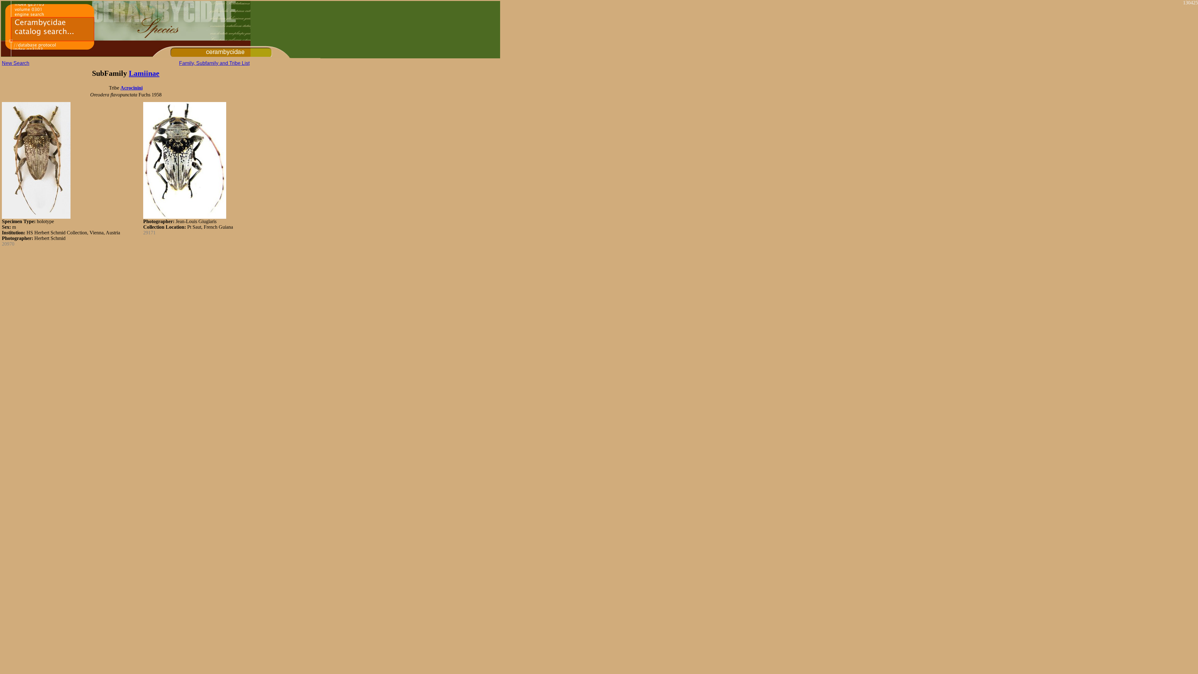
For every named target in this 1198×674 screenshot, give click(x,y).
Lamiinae (144, 73)
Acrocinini (131, 87)
